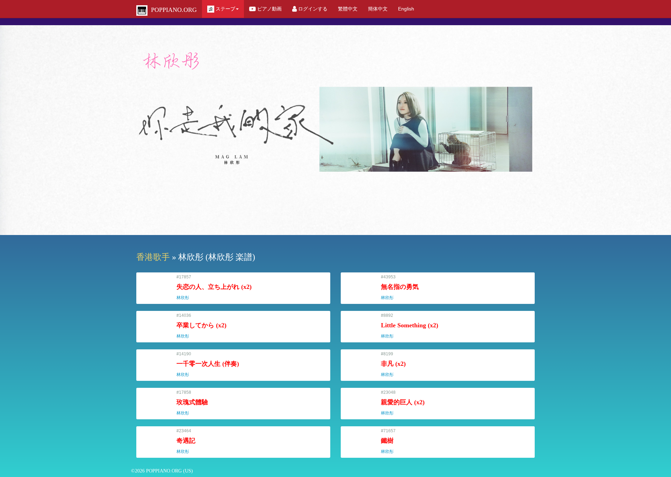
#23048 (403, 402)
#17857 (214, 287)
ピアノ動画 (269, 9)
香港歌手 (153, 257)
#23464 (185, 441)
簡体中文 (378, 9)
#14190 (207, 364)
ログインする (312, 9)
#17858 (192, 402)
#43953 (400, 287)
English (406, 9)
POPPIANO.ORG (172, 9)
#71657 (390, 441)
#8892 (409, 326)
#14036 (201, 326)
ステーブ (224, 9)
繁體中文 (348, 9)
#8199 (393, 364)
